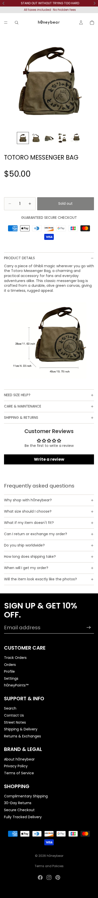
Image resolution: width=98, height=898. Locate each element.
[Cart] (91, 22)
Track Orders (15, 657)
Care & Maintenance (22, 406)
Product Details (19, 257)
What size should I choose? (28, 511)
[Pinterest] (58, 877)
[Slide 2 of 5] (35, 138)
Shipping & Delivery (20, 729)
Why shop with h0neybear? (28, 500)
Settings (11, 678)
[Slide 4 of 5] (62, 138)
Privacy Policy (16, 766)
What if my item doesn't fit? (29, 522)
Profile (9, 671)
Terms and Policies (49, 866)
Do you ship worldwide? (24, 545)
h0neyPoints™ (16, 685)
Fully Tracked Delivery (23, 816)
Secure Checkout (19, 809)
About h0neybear (19, 759)
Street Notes (15, 722)
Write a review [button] (49, 459)
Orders (10, 664)
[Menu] (6, 22)
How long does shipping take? (30, 556)
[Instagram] (49, 877)
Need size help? (17, 394)
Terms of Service (19, 773)
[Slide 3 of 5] (49, 138)
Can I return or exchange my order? (35, 533)
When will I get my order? (26, 567)
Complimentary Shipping (26, 796)
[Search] (16, 22)
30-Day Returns (17, 802)
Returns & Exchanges (22, 735)
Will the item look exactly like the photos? (40, 579)
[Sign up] (88, 627)
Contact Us (14, 715)
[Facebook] (40, 877)
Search (10, 708)
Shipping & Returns (21, 417)
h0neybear (55, 856)
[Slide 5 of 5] (75, 138)
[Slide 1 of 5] (22, 138)
